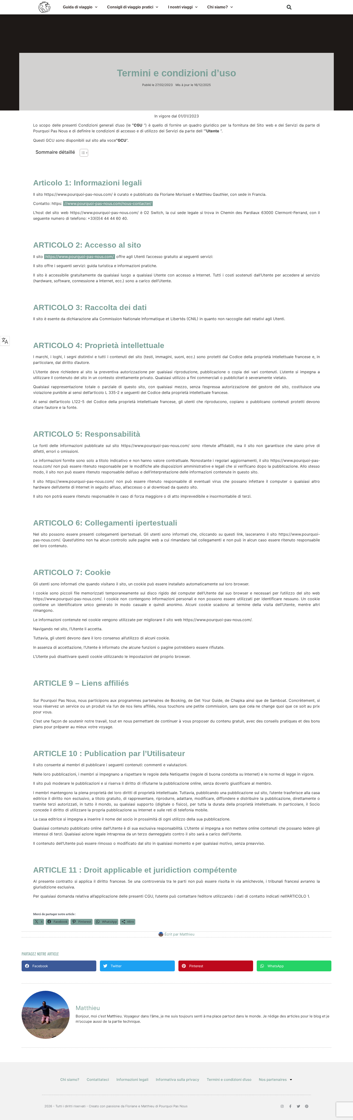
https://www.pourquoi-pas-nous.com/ (79, 256)
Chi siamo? (217, 7)
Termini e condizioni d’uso (229, 1079)
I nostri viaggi (180, 7)
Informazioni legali (132, 1079)
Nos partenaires (273, 1079)
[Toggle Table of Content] (81, 153)
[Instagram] (282, 1106)
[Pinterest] (306, 1106)
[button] (289, 7)
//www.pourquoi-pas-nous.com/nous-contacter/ (108, 203)
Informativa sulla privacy (177, 1079)
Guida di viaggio (77, 7)
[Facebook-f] (290, 1106)
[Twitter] (298, 1106)
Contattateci (98, 1079)
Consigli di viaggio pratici (130, 7)
